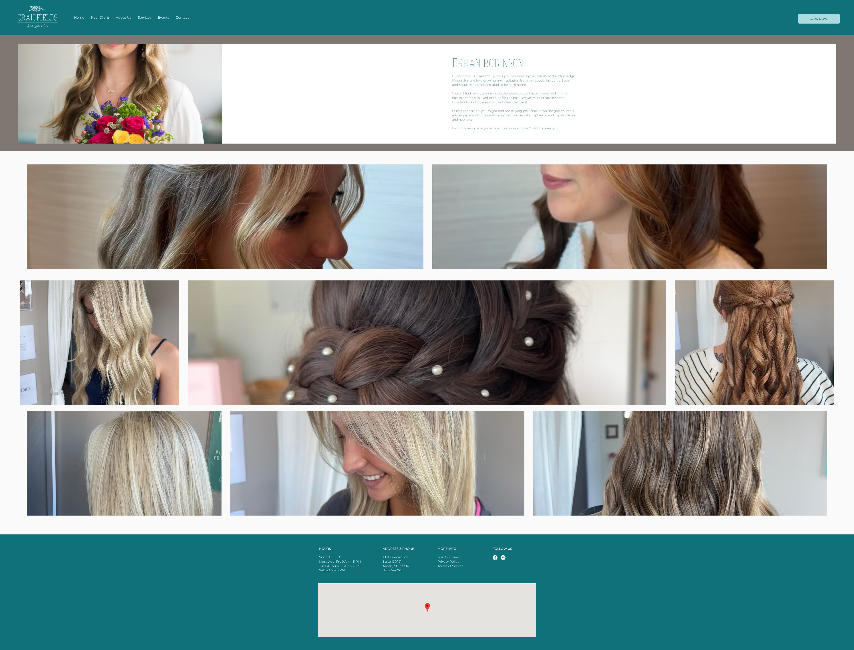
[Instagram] (503, 557)
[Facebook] (495, 557)
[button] (145, 17)
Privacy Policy (448, 562)
